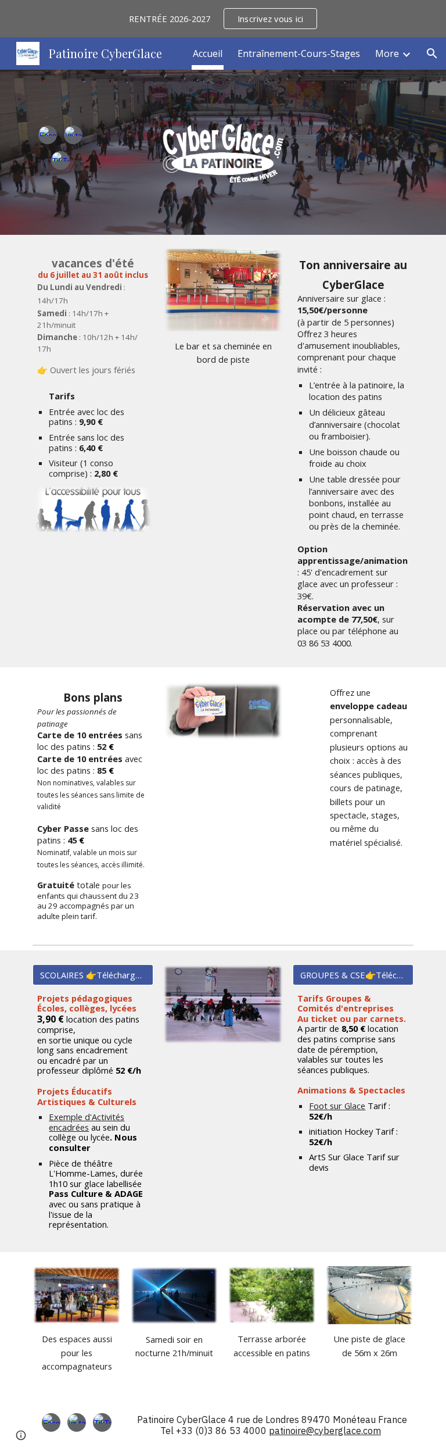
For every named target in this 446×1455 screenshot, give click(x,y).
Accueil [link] (207, 53)
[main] (93, 316)
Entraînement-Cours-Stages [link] (299, 53)
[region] (223, 18)
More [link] (387, 53)
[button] (432, 53)
